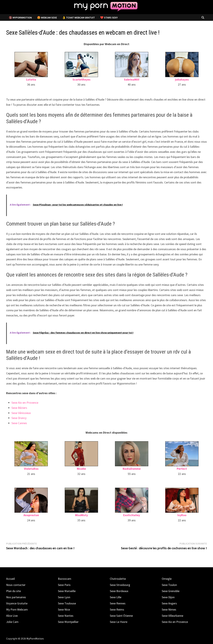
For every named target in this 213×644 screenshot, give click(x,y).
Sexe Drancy (18, 418)
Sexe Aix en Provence (175, 622)
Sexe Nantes (65, 616)
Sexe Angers (169, 603)
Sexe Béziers (19, 408)
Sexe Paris (64, 585)
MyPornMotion (35, 638)
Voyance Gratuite (16, 603)
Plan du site (13, 591)
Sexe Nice (64, 609)
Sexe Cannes (19, 423)
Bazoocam (64, 579)
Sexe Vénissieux (21, 413)
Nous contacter (15, 585)
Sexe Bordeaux (119, 591)
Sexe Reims (117, 609)
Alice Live (12, 616)
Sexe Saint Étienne (121, 616)
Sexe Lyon (64, 597)
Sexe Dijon (168, 597)
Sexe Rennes (117, 603)
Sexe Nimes (169, 609)
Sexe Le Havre (118, 622)
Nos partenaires (16, 597)
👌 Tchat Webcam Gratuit (78, 17)
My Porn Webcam (17, 609)
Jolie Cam (12, 622)
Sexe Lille (115, 597)
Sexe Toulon (169, 585)
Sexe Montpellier (68, 622)
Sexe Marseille (67, 591)
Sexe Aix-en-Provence (24, 402)
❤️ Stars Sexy (109, 17)
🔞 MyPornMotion (20, 17)
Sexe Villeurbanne (172, 616)
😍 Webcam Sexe (47, 17)
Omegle (167, 579)
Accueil (10, 579)
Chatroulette (118, 579)
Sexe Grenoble (170, 591)
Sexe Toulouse (67, 603)
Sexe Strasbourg (120, 585)
